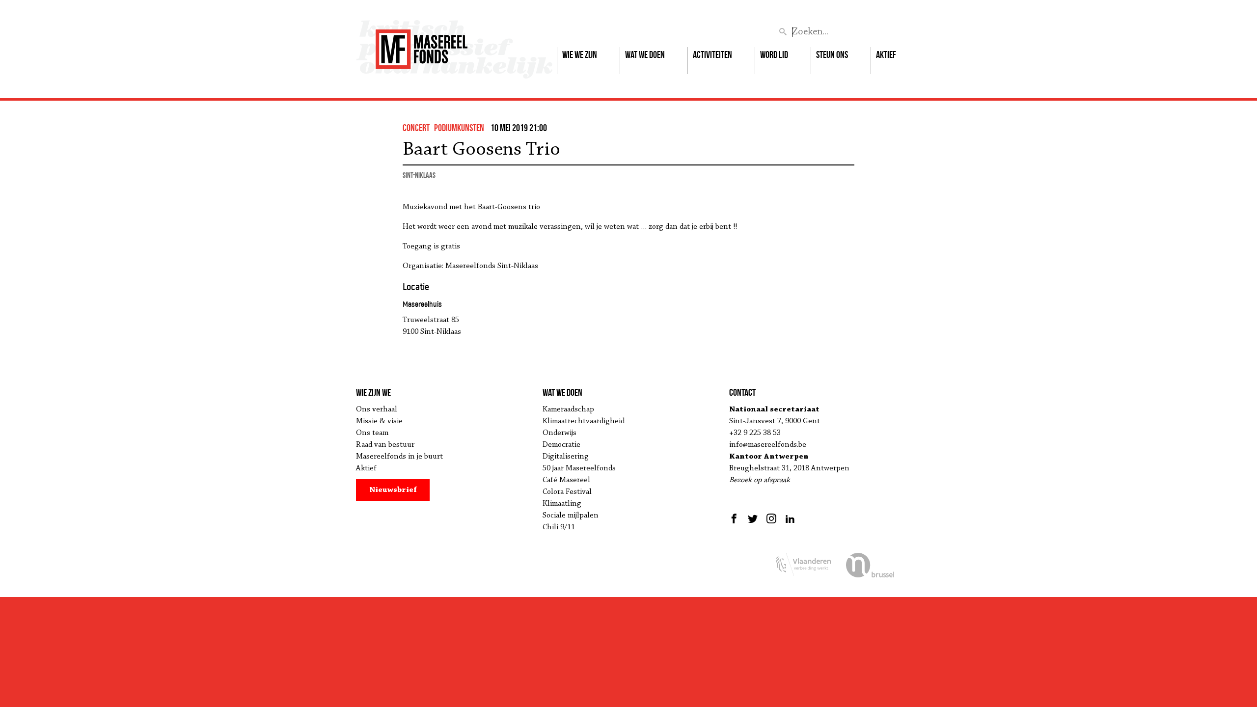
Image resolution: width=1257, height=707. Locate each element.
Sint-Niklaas (419, 175)
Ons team (372, 433)
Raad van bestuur (385, 445)
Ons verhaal (376, 409)
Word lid (774, 54)
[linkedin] (790, 518)
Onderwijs (559, 433)
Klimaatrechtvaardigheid (584, 421)
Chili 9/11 (559, 527)
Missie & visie (379, 421)
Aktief (886, 54)
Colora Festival (567, 492)
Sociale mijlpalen (571, 515)
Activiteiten (712, 54)
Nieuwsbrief (393, 490)
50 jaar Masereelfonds (579, 468)
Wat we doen (645, 54)
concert (416, 127)
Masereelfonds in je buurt (399, 457)
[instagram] (771, 518)
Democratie (561, 445)
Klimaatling (562, 504)
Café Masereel (566, 480)
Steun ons (832, 54)
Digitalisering (566, 457)
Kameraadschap (568, 409)
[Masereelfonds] (421, 44)
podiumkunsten (459, 127)
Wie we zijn (579, 54)
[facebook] (735, 518)
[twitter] (752, 518)
